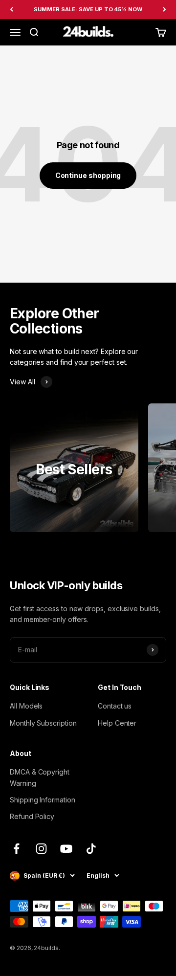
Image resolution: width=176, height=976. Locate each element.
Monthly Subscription (43, 723)
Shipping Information (42, 800)
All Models (26, 706)
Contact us (115, 706)
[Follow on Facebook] (16, 848)
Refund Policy (32, 816)
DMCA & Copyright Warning (39, 777)
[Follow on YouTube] (66, 848)
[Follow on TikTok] (91, 848)
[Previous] (11, 9)
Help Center (117, 723)
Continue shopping (88, 175)
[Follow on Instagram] (41, 848)
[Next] (164, 9)
